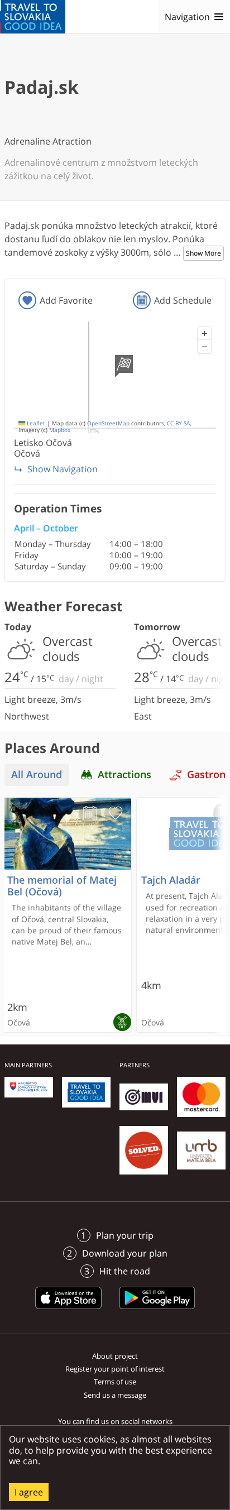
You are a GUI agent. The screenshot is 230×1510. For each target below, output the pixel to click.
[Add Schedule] (90, 813)
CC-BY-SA (178, 423)
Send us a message (115, 1395)
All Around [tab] (36, 774)
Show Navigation (62, 469)
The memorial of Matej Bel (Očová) (62, 886)
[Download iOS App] (68, 1311)
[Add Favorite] (115, 813)
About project (115, 1356)
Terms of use (115, 1382)
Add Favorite (66, 300)
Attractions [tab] (124, 774)
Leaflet (35, 423)
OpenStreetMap (108, 423)
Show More (203, 253)
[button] (204, 333)
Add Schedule (183, 300)
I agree (29, 1492)
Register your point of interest (115, 1369)
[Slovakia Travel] (32, 16)
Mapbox (59, 430)
